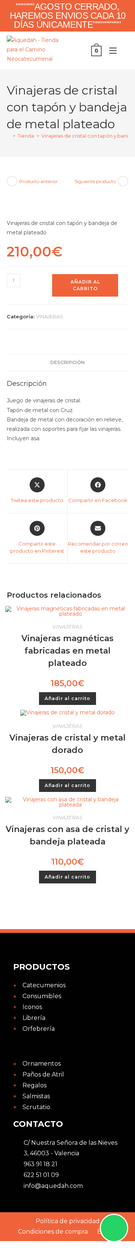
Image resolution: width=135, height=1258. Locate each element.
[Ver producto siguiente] (123, 181)
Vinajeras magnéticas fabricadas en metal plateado (67, 650)
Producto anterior (38, 181)
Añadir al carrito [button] (67, 698)
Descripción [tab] (67, 362)
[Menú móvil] (111, 50)
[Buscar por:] (123, 50)
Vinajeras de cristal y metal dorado (67, 744)
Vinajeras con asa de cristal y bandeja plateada (67, 835)
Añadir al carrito (85, 285)
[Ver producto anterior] (12, 181)
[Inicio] (8, 136)
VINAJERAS (49, 316)
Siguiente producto (95, 181)
